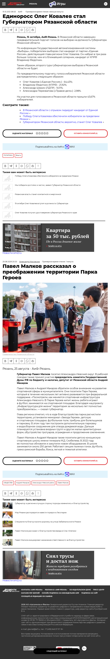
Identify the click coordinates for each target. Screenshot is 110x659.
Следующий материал (57, 651)
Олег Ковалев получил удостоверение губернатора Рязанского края (46, 213)
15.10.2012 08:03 (9, 12)
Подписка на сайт (89, 593)
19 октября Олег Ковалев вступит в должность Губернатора (41, 203)
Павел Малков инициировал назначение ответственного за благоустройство (50, 540)
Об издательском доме (80, 590)
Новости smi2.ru (12, 253)
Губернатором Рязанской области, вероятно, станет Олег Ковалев (62, 122)
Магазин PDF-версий (30, 593)
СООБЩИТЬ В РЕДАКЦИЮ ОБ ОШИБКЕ (36, 596)
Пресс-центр (98, 590)
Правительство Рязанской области (18, 354)
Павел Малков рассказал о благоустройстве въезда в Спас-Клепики (45, 531)
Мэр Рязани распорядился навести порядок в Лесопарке (40, 512)
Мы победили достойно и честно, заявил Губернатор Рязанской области (47, 185)
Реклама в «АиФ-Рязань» (56, 590)
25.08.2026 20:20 (10, 262)
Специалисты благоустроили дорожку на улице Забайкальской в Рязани (48, 522)
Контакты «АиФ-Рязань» (32, 590)
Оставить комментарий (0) (86, 133)
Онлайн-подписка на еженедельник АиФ (60, 593)
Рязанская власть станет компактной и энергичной (38, 194)
